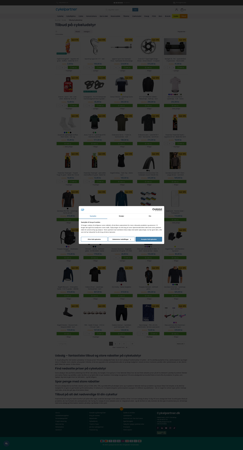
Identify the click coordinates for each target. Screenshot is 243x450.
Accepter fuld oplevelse (149, 239)
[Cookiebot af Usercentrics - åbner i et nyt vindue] (154, 209)
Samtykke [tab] (93, 216)
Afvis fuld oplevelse (94, 239)
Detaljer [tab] (121, 216)
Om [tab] (150, 216)
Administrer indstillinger (120, 239)
